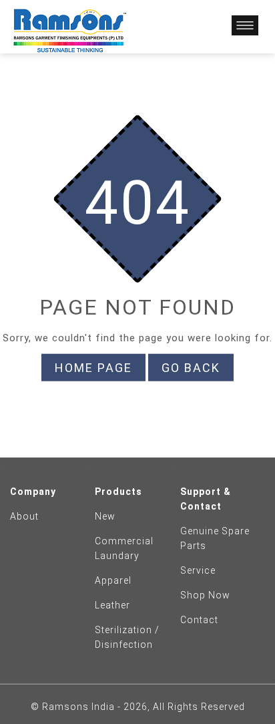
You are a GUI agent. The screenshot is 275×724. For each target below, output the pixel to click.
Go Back (191, 368)
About (24, 516)
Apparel (113, 580)
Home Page (93, 368)
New (105, 516)
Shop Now (205, 595)
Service (198, 570)
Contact (199, 619)
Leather (112, 605)
